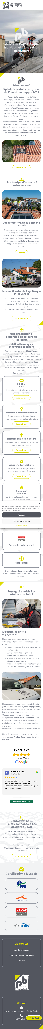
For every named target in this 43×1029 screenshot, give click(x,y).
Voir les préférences (21, 521)
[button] (39, 504)
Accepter (21, 515)
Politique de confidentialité (22, 955)
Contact (21, 960)
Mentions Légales (21, 525)
